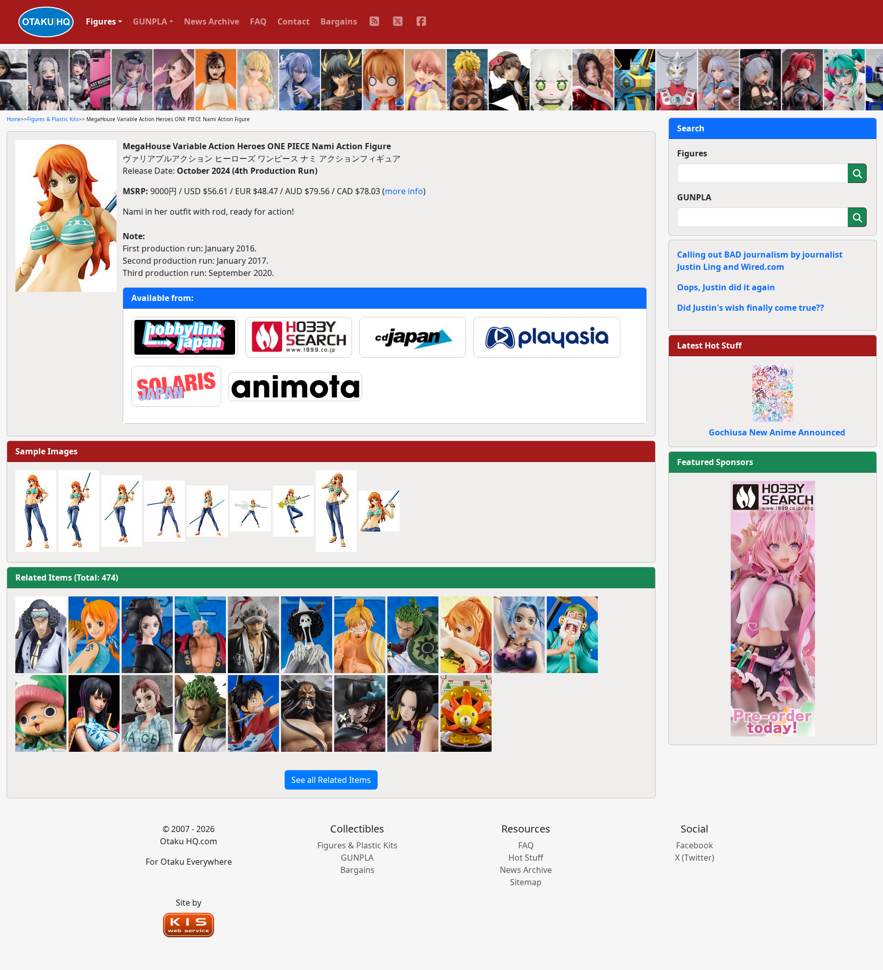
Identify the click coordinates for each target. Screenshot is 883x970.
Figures (692, 153)
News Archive (211, 21)
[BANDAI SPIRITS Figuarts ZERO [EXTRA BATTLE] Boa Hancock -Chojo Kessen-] (412, 713)
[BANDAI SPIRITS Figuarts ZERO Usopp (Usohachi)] (572, 634)
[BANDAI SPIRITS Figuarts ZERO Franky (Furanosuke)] (200, 634)
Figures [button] (101, 21)
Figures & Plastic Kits (53, 119)
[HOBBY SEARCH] (773, 607)
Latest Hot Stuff (709, 345)
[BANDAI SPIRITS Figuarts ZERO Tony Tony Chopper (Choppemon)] (40, 713)
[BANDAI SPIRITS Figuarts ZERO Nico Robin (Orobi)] (147, 634)
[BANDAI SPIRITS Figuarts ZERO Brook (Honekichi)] (306, 634)
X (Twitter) (694, 857)
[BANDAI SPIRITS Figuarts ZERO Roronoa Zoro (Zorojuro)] (412, 634)
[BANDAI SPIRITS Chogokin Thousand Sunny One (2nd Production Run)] (466, 713)
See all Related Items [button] (331, 780)
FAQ (258, 21)
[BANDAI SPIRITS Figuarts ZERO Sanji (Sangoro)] (359, 634)
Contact (293, 21)
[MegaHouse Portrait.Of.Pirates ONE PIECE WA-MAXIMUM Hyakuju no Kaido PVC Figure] (306, 713)
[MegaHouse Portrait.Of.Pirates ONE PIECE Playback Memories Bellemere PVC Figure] (147, 713)
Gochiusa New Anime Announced (777, 432)
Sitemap (526, 882)
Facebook (694, 845)
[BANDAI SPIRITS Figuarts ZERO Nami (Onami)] (94, 634)
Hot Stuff (525, 857)
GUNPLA (694, 197)
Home (14, 119)
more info (404, 191)
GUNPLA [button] (150, 21)
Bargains (338, 21)
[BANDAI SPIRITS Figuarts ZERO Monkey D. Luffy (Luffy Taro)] (253, 713)
